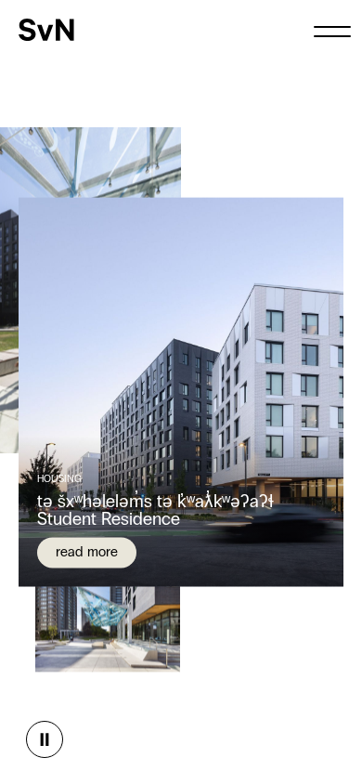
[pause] (44, 739)
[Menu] (332, 30)
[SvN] (46, 30)
